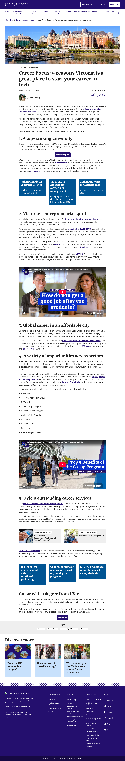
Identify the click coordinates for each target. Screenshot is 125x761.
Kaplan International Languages (74, 712)
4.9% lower (85, 346)
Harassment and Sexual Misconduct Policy (93, 719)
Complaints (89, 708)
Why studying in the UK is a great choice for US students (76, 668)
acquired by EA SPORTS (79, 229)
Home (7, 12)
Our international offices (54, 704)
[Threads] (104, 95)
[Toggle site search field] (118, 13)
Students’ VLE (71, 725)
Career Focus (53, 629)
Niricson (58, 244)
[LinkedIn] (99, 95)
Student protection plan (92, 739)
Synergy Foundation (71, 382)
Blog (11, 20)
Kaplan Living (71, 700)
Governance (90, 715)
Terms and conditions (93, 743)
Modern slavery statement (91, 724)
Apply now (114, 4)
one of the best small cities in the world (81, 340)
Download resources (55, 708)
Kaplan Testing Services (75, 716)
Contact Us (62, 617)
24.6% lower (28, 348)
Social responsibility (92, 735)
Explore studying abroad (25, 20)
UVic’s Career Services (29, 550)
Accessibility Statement (93, 700)
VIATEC (79, 254)
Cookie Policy (90, 711)
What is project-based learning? (46, 665)
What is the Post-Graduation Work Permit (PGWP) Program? (45, 537)
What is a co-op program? (90, 535)
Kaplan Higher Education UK (71, 721)
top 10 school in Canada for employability (43, 503)
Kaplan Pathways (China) (72, 707)
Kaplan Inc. (70, 703)
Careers (51, 711)
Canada (41, 629)
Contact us (101, 4)
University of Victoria (69, 629)
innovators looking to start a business (83, 219)
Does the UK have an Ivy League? (14, 666)
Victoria (84, 629)
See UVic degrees (62, 155)
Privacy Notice (90, 728)
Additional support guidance (92, 704)
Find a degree (87, 4)
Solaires (84, 247)
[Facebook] (93, 95)
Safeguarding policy (92, 732)
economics (35, 171)
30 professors (60, 162)
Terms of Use (90, 747)
